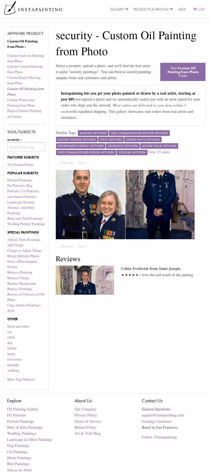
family (12, 348)
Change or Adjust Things (24, 250)
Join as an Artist (19, 469)
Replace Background (21, 283)
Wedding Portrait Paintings (26, 224)
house (11, 353)
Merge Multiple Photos (23, 256)
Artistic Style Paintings (23, 239)
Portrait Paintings (19, 180)
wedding (13, 370)
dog (9, 342)
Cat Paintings (17, 451)
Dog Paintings (18, 445)
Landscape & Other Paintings (29, 439)
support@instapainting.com (163, 415)
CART (200, 9)
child (10, 337)
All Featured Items (20, 164)
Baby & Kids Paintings (24, 427)
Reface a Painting (19, 272)
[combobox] (26, 146)
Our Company (85, 409)
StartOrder (183, 72)
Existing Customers (157, 421)
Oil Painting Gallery (22, 409)
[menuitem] (118, 9)
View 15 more (159, 151)
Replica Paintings (19, 289)
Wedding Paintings (21, 433)
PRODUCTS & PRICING (151, 9)
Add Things (15, 245)
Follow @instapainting (159, 437)
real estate (14, 359)
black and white (18, 326)
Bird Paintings (18, 463)
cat (9, 331)
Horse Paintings (19, 457)
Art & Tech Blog (88, 433)
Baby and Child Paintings (24, 218)
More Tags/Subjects (21, 379)
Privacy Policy (86, 415)
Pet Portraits (16, 415)
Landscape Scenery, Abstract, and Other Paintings (21, 207)
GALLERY (117, 9)
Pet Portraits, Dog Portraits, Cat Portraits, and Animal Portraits (23, 191)
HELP (182, 9)
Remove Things (18, 278)
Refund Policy (86, 427)
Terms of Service (88, 421)
